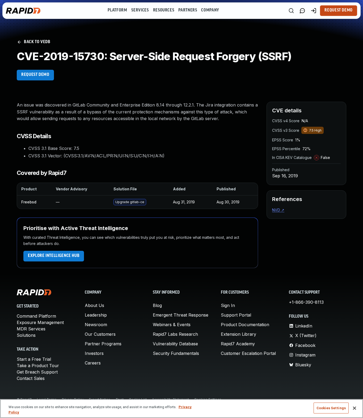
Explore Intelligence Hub (53, 256)
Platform (117, 10)
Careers (93, 363)
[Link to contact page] (302, 10)
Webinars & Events (172, 324)
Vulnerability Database (175, 343)
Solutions (26, 335)
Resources (163, 10)
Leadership (96, 315)
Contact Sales (31, 378)
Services (140, 10)
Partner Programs (103, 343)
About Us (94, 305)
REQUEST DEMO (35, 75)
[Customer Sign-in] (313, 10)
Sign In (228, 305)
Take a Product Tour (38, 365)
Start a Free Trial (34, 359)
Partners (187, 10)
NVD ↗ (278, 210)
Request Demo (338, 10)
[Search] (291, 10)
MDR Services (31, 328)
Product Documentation (245, 324)
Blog (157, 305)
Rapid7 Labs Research (175, 334)
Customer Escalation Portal (248, 353)
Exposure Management (40, 322)
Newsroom (96, 324)
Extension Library (238, 334)
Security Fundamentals (176, 353)
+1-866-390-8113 (306, 302)
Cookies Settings (331, 408)
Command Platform (36, 316)
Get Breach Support (37, 372)
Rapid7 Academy (238, 343)
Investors (94, 353)
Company (210, 10)
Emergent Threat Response (180, 315)
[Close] (354, 408)
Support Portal (236, 315)
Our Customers (100, 334)
